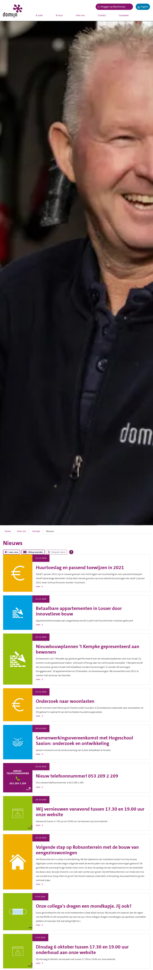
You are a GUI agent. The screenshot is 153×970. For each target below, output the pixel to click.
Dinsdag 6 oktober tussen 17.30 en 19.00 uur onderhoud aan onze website (82, 949)
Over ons (80, 15)
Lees (38, 586)
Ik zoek (39, 15)
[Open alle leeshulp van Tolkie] (71, 552)
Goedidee (124, 15)
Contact (102, 15)
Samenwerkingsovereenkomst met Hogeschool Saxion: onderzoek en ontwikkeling (84, 740)
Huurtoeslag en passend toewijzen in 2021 (80, 567)
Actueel (36, 531)
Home (8, 531)
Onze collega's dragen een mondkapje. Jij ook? (83, 906)
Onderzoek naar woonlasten (65, 701)
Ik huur (59, 15)
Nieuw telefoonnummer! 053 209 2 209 (77, 776)
